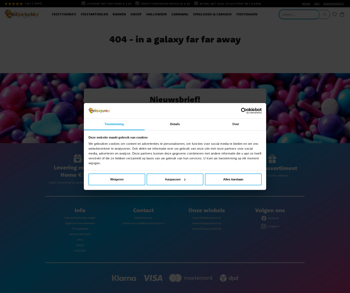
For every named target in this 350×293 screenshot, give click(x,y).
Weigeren (117, 179)
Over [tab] (235, 124)
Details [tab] (175, 124)
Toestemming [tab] (114, 124)
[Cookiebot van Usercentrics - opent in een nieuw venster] (244, 111)
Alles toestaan (233, 179)
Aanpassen (173, 179)
